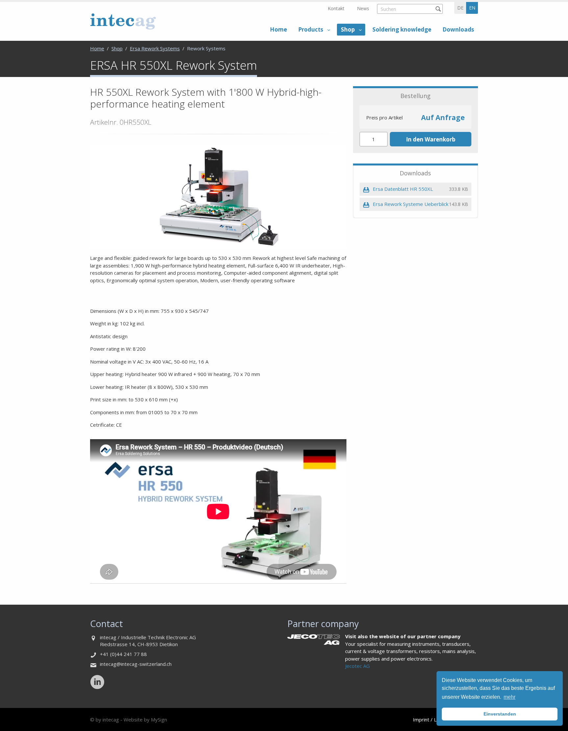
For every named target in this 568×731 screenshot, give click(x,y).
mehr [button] (509, 697)
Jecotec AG (357, 666)
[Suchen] (438, 8)
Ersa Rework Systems (155, 48)
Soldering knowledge (401, 29)
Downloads (458, 29)
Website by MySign (145, 719)
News (363, 8)
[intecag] (123, 21)
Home (278, 29)
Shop (348, 29)
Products (310, 29)
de (460, 8)
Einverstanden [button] (500, 714)
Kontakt (336, 8)
